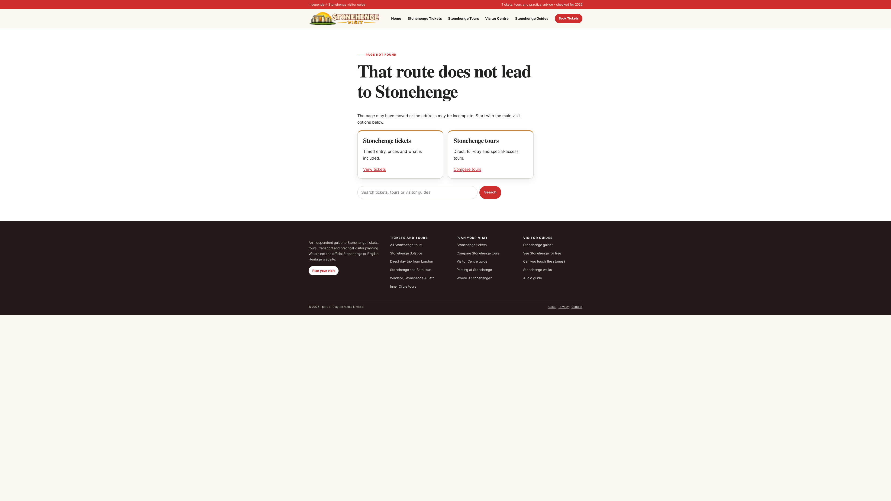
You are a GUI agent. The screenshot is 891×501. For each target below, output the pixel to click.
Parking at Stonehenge (474, 270)
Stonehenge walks (537, 270)
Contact (576, 306)
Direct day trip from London (411, 261)
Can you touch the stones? (544, 261)
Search (490, 192)
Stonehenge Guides (531, 18)
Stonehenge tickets (472, 245)
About (552, 306)
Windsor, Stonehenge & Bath (412, 278)
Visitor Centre (497, 18)
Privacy (563, 306)
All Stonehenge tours (406, 245)
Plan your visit (323, 271)
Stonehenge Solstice (406, 253)
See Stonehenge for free (542, 253)
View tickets (374, 169)
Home (396, 18)
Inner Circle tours (403, 286)
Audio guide (532, 278)
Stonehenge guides (538, 245)
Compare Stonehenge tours (478, 253)
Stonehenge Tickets (425, 18)
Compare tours (467, 169)
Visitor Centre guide (472, 261)
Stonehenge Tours (463, 18)
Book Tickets (569, 18)
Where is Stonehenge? (474, 278)
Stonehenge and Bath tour (410, 270)
